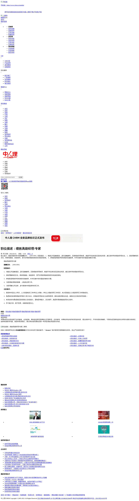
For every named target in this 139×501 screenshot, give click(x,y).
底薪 (22, 181)
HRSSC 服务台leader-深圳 (13, 394)
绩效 (32, 311)
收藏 (2, 315)
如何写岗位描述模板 (11, 444)
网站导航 (4, 149)
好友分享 (7, 315)
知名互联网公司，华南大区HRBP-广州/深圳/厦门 (21, 402)
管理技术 (8, 134)
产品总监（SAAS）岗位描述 (14, 479)
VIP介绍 (7, 61)
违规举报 (82, 495)
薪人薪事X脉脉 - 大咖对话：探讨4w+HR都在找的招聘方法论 (25, 466)
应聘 (25, 181)
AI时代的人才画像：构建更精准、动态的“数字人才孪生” (23, 481)
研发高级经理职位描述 (12, 489)
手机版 (21, 7)
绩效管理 (37, 311)
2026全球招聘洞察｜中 (105, 422)
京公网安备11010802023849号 (62, 498)
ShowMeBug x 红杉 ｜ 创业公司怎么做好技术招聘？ (22, 458)
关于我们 (8, 495)
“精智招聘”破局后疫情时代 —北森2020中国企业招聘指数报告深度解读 (28, 462)
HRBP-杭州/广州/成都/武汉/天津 (15, 398)
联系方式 (31, 495)
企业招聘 (11, 50)
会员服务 (8, 79)
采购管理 (11, 30)
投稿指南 (23, 495)
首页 (2, 19)
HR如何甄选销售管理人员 (13, 446)
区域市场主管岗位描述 (12, 491)
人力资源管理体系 (15, 181)
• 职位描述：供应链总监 (9, 338)
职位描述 (9, 311)
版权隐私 (47, 495)
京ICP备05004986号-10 (44, 498)
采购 (6, 112)
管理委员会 (8, 140)
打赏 (2, 313)
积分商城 (75, 495)
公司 (6, 146)
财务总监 (8, 388)
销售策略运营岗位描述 (12, 487)
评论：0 (30, 254)
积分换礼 (8, 81)
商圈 (6, 130)
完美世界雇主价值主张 (105, 436)
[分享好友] (4, 231)
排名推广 (61, 495)
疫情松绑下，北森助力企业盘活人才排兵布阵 (20, 468)
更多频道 (4, 103)
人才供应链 (17, 233)
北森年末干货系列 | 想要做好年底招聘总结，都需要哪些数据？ (25, 460)
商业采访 (15, 495)
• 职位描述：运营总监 (77, 336)
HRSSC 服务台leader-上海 (13, 390)
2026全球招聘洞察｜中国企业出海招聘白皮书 (20, 483)
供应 (6, 111)
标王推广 (8, 75)
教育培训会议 (9, 144)
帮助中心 (8, 92)
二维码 (5, 15)
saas (28, 181)
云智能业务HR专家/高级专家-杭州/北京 (18, 396)
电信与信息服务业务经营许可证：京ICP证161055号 (90, 498)
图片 (6, 124)
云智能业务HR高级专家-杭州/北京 (16, 392)
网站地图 (55, 495)
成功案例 (8, 65)
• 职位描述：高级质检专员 (10, 341)
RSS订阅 (7, 100)
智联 (30, 181)
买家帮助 (8, 94)
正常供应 (11, 42)
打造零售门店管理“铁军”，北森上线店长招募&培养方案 (23, 464)
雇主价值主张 (27, 233)
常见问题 (8, 98)
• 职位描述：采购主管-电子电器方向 (82, 345)
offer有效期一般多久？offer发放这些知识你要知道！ (22, 454)
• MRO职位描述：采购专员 (10, 345)
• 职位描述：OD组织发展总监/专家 (12, 343)
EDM (6, 142)
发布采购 (11, 28)
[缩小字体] (4, 253)
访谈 (6, 138)
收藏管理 (11, 34)
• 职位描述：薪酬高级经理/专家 (80, 341)
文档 (6, 128)
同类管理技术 (5, 334)
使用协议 (39, 495)
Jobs (6, 118)
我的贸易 (4, 21)
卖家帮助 (8, 96)
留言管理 (11, 52)
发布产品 (4, 179)
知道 (6, 120)
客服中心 (4, 87)
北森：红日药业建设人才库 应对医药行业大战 (20, 456)
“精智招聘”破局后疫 (37, 436)
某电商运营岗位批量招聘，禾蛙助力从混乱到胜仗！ (22, 485)
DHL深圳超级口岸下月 (37, 422)
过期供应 (11, 44)
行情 (6, 114)
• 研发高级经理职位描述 (9, 336)
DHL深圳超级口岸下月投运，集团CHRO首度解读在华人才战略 (26, 477)
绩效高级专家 (26, 311)
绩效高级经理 (16, 311)
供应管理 (11, 40)
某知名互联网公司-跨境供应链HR (16, 400)
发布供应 (11, 38)
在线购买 (8, 67)
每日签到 (8, 83)
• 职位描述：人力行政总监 (78, 343)
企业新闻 (11, 48)
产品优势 (8, 63)
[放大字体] (1, 253)
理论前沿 (8, 136)
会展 (6, 116)
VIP (2, 56)
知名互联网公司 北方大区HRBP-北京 (17, 404)
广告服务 (8, 77)
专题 (6, 122)
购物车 (3, 17)
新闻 (6, 132)
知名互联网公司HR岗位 (12, 406)
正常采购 (11, 32)
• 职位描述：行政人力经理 (78, 338)
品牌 (6, 126)
